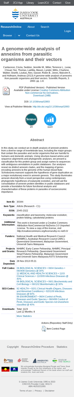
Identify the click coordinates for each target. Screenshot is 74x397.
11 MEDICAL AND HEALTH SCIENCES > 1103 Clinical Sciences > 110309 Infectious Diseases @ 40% (42, 276)
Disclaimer (49, 391)
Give (67, 2)
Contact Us (32, 35)
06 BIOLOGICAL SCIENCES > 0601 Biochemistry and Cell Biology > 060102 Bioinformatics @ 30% (44, 283)
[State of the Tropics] (61, 360)
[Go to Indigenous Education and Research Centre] (5, 369)
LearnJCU (43, 2)
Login (67, 30)
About (31, 26)
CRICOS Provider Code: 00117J (37, 384)
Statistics (62, 346)
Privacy (38, 391)
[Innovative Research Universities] (22, 360)
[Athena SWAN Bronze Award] (8, 360)
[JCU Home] (25, 13)
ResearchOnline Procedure (37, 346)
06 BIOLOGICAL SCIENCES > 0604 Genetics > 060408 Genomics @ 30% (41, 269)
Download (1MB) (42, 95)
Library (30, 2)
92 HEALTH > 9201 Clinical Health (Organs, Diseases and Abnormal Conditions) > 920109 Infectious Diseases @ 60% (44, 291)
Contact (57, 2)
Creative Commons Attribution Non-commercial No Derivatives (47, 91)
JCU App (18, 2)
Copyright (13, 346)
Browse (7, 35)
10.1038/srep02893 (39, 101)
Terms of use (26, 391)
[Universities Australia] (40, 360)
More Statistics (24, 316)
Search (45, 26)
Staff (6, 2)
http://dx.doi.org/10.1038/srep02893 (51, 106)
